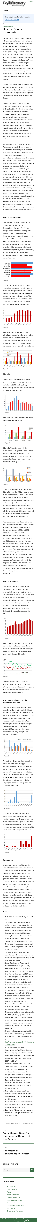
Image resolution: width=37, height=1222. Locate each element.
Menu (6, 10)
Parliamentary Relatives (15, 1205)
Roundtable (11, 1208)
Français (31, 1)
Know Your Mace (13, 1195)
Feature (17, 1123)
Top (35, 1219)
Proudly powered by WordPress (23, 1221)
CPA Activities (12, 1189)
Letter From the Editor (14, 1200)
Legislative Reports (14, 1197)
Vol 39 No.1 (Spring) (12, 20)
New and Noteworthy (14, 1203)
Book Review (11, 1186)
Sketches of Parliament (15, 1211)
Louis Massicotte (27, 1123)
